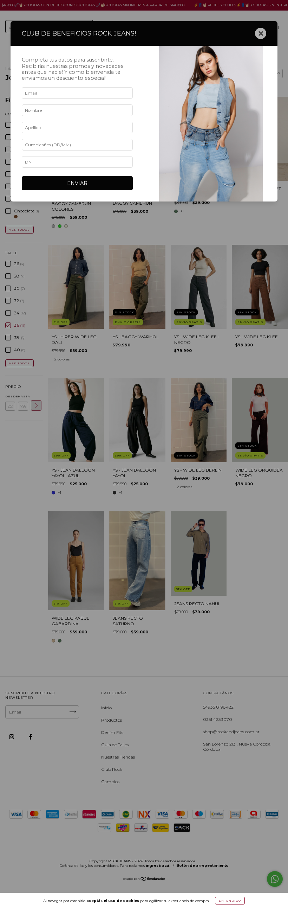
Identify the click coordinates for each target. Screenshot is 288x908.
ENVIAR (77, 183)
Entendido (230, 900)
